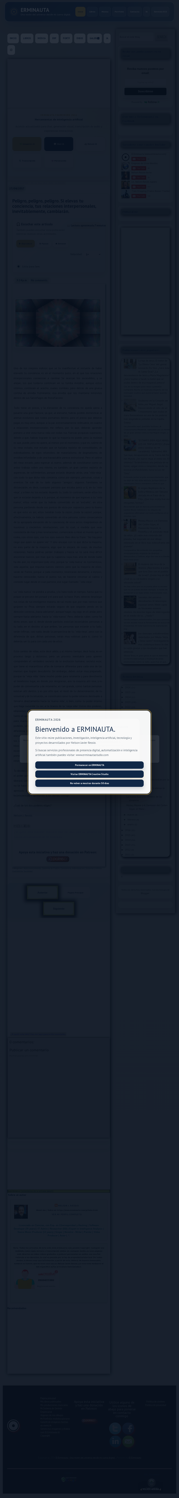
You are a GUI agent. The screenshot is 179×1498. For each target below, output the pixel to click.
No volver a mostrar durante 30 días (89, 783)
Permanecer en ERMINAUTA (89, 765)
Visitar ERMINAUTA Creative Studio (90, 774)
